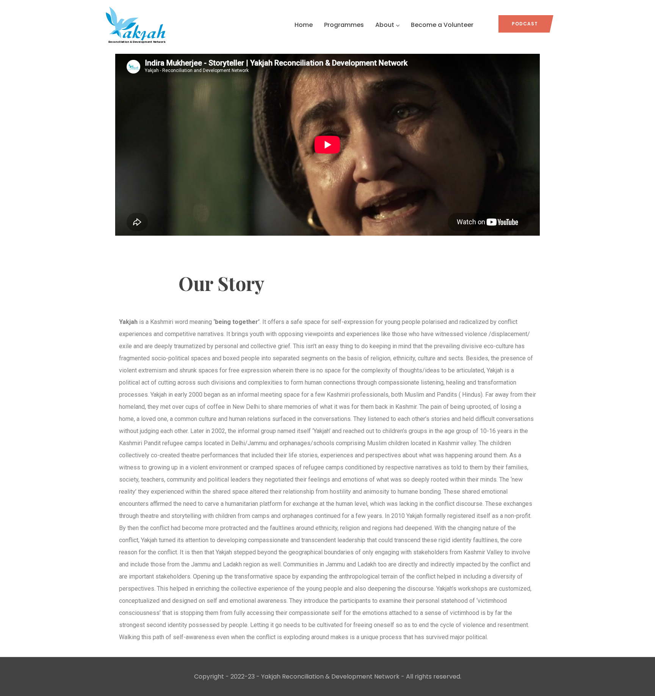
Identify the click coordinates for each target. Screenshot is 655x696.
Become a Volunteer (442, 24)
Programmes (344, 24)
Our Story (222, 284)
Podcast (525, 23)
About (384, 24)
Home (304, 24)
